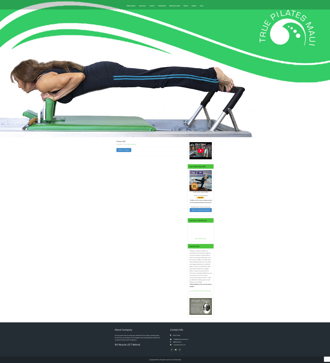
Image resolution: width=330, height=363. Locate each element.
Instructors (142, 6)
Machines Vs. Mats (174, 6)
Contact (152, 6)
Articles (194, 6)
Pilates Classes (131, 6)
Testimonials (162, 6)
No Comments (131, 144)
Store (201, 6)
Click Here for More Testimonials (201, 291)
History (186, 6)
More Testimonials (200, 238)
